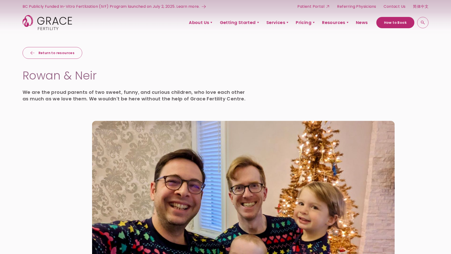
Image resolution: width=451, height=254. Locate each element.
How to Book (395, 22)
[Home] (47, 22)
